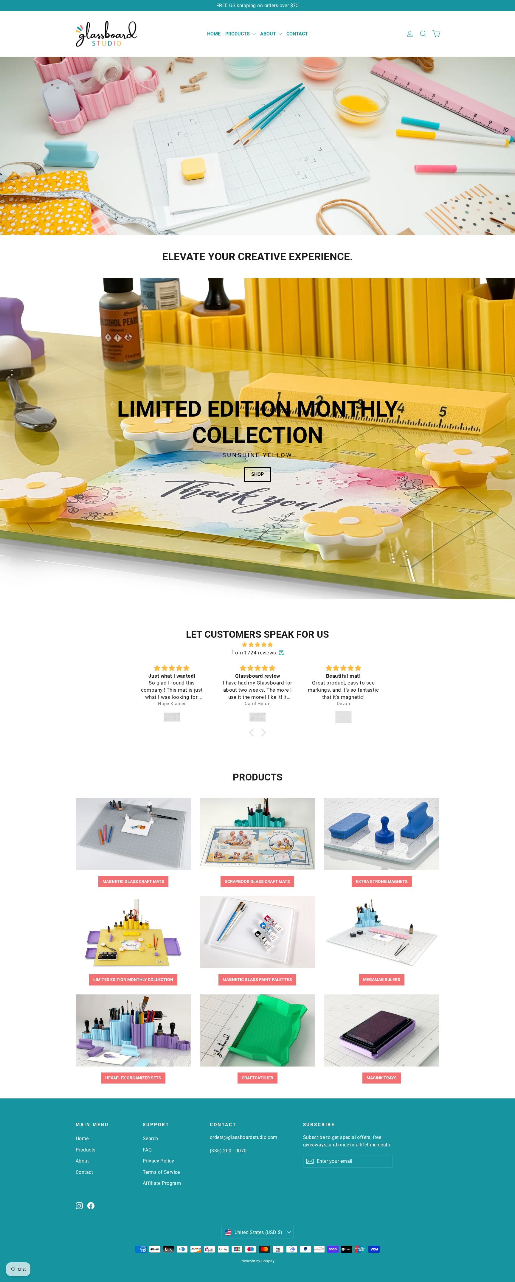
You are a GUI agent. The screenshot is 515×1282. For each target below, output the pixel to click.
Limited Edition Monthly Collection (133, 979)
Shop (257, 474)
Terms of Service (161, 1172)
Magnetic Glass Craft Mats (133, 881)
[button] (253, 732)
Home (214, 34)
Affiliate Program (162, 1183)
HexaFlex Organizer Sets (133, 1077)
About (268, 34)
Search (150, 1138)
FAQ (147, 1150)
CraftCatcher (257, 1077)
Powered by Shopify (258, 1261)
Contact (297, 34)
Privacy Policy (158, 1161)
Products (238, 34)
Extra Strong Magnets (382, 881)
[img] (257, 644)
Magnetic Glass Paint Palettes (257, 979)
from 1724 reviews (253, 653)
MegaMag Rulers (381, 979)
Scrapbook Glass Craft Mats (257, 881)
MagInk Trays (382, 1077)
